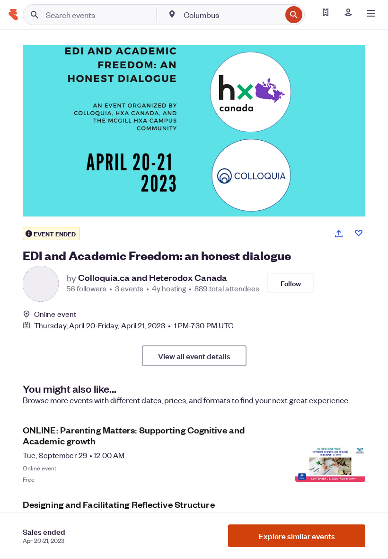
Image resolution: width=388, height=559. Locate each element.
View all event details (194, 356)
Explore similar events (297, 536)
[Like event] (358, 233)
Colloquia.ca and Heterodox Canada (152, 277)
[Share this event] (338, 233)
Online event (55, 314)
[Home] (13, 14)
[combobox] (231, 15)
